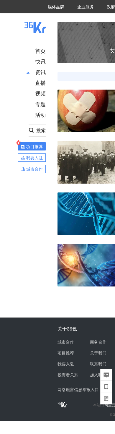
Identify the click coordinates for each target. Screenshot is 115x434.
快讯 (40, 61)
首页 (40, 50)
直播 (40, 82)
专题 (40, 104)
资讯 (40, 72)
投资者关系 (68, 375)
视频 (40, 93)
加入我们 (98, 375)
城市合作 (66, 342)
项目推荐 (66, 353)
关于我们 (98, 353)
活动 (40, 114)
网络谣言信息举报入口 (78, 389)
